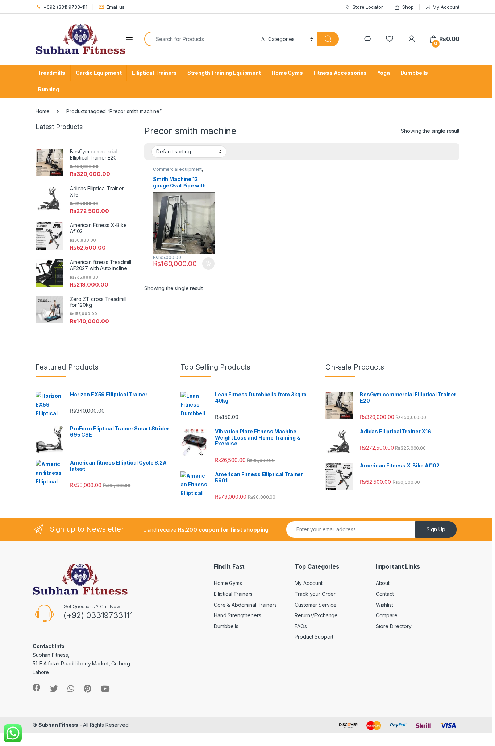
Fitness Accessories (340, 73)
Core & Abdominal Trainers (245, 605)
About (383, 583)
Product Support (314, 637)
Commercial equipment (177, 169)
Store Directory (394, 626)
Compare (387, 615)
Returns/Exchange (316, 615)
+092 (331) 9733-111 (65, 7)
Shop (407, 7)
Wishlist (384, 605)
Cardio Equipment (99, 73)
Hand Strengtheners (237, 615)
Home (42, 111)
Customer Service (316, 605)
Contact (385, 594)
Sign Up (436, 529)
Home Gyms (287, 73)
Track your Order (315, 594)
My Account (446, 7)
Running (48, 89)
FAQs (301, 626)
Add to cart (208, 263)
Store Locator (368, 7)
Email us (116, 7)
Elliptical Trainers (154, 73)
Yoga (383, 73)
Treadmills (51, 73)
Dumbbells (414, 73)
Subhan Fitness (58, 725)
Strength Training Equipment (224, 73)
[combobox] (200, 39)
